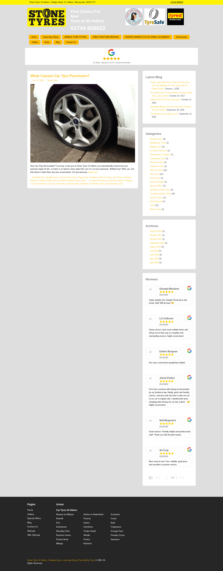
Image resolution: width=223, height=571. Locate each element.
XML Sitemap (33, 535)
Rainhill (59, 518)
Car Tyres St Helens (66, 510)
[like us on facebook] (188, 2)
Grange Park (117, 531)
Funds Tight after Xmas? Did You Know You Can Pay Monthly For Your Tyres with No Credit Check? (169, 85)
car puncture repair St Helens (119, 180)
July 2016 (154, 251)
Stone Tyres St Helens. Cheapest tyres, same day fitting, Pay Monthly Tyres (61, 560)
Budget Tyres (52, 177)
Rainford (87, 543)
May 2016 (154, 258)
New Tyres (117, 177)
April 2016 (154, 262)
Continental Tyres (157, 158)
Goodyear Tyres (157, 166)
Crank (114, 518)
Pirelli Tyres (155, 178)
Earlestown (61, 527)
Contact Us (71, 42)
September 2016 (157, 243)
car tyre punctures (38, 184)
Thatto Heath (89, 531)
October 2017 (156, 235)
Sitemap (31, 531)
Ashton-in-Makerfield (93, 514)
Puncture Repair (157, 182)
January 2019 (156, 231)
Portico (86, 539)
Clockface (88, 527)
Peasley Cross (118, 535)
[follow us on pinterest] (191, 2)
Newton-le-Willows (65, 514)
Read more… (93, 172)
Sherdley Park (63, 531)
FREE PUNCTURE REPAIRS (106, 37)
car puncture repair (97, 180)
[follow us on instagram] (185, 2)
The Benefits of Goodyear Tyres (164, 114)
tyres (121, 184)
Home (34, 37)
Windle (86, 535)
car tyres (51, 184)
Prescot (87, 518)
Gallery (35, 42)
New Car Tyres (105, 177)
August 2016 (155, 247)
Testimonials (181, 37)
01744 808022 (176, 2)
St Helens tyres (97, 184)
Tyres (83, 180)
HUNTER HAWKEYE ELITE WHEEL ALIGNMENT (147, 37)
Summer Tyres (156, 197)
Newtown (115, 539)
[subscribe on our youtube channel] (194, 2)
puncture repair (72, 184)
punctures (84, 184)
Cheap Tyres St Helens (88, 177)
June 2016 (154, 255)
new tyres (60, 184)
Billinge (59, 543)
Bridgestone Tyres (158, 143)
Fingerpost (116, 527)
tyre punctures (111, 184)
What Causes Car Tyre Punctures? (60, 76)
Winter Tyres (155, 209)
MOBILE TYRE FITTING (75, 37)
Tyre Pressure (156, 201)
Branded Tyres (38, 177)
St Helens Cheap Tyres (47, 180)
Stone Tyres (52, 80)
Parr (58, 522)
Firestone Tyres (157, 162)
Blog (58, 42)
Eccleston (115, 514)
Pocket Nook (62, 539)
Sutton (86, 522)
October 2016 (156, 239)
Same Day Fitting (50, 37)
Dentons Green (63, 535)
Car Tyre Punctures (67, 177)
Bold (113, 522)
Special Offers (156, 186)
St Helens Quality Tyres (69, 180)
